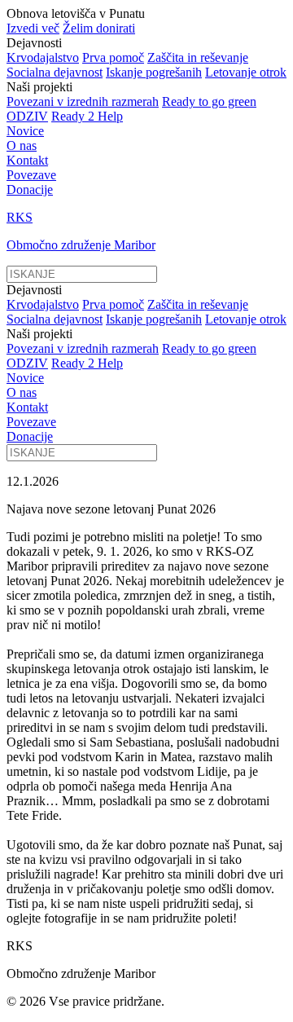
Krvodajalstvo (43, 57)
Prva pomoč (113, 57)
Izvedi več (33, 28)
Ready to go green (209, 101)
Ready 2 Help (87, 116)
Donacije (30, 189)
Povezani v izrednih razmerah (83, 101)
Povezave (31, 175)
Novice (25, 131)
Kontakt (27, 160)
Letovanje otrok (245, 72)
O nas (22, 145)
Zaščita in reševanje (197, 57)
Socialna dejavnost (55, 72)
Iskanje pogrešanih (154, 72)
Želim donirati (99, 28)
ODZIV (27, 116)
